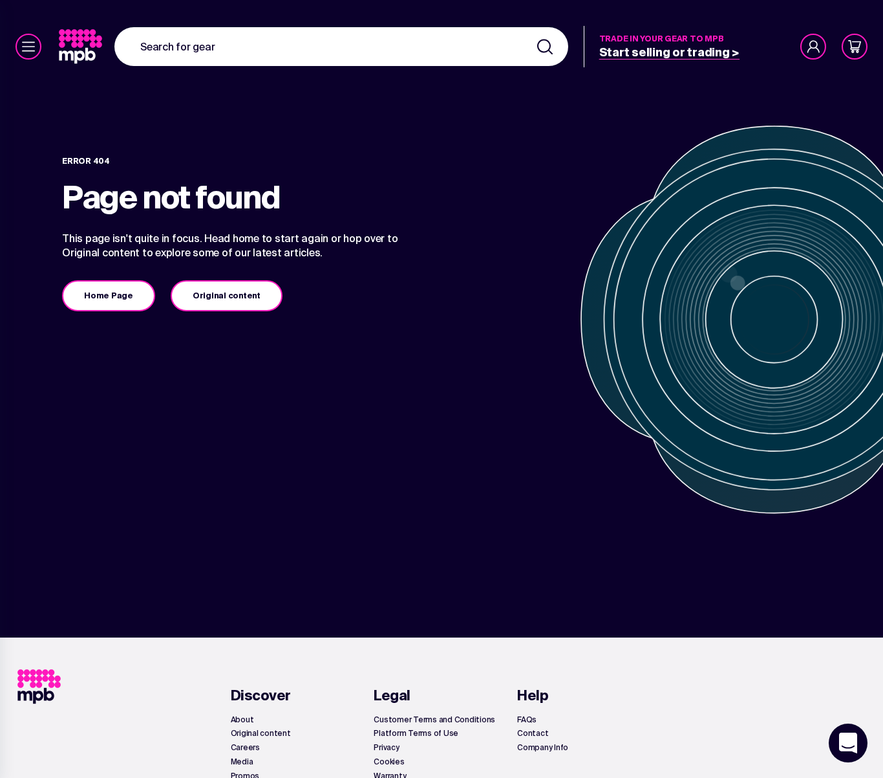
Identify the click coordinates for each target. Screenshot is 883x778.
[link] (81, 46)
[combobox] (341, 46)
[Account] (813, 47)
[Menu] (28, 47)
